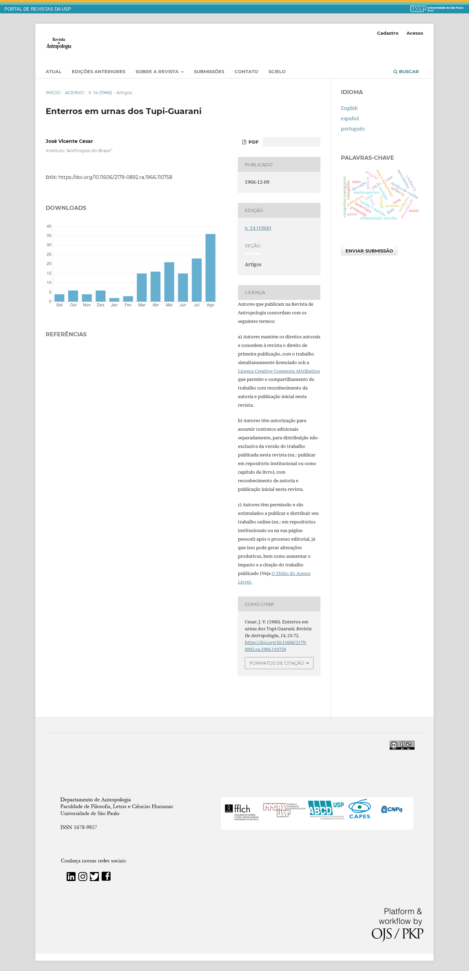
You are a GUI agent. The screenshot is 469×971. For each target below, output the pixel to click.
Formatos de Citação (277, 663)
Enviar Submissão (369, 250)
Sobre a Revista (158, 71)
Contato (246, 71)
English (349, 108)
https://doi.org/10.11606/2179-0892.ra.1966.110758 (115, 177)
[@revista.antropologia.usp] (82, 879)
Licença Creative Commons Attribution (279, 371)
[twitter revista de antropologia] (94, 879)
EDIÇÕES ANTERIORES (98, 71)
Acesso (415, 33)
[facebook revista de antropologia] (106, 879)
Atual (53, 71)
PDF (253, 142)
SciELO (277, 71)
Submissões (209, 71)
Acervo (74, 92)
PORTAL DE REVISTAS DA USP (37, 9)
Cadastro (388, 33)
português (353, 128)
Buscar (408, 71)
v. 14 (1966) (100, 92)
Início (53, 92)
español (350, 118)
